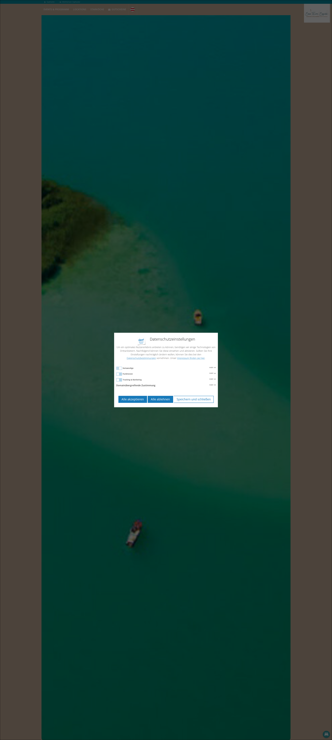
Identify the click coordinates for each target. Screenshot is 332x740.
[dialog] (166, 370)
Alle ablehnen (160, 399)
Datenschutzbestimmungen (141, 358)
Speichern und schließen (194, 399)
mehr (211, 367)
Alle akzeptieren (133, 399)
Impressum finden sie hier (191, 358)
